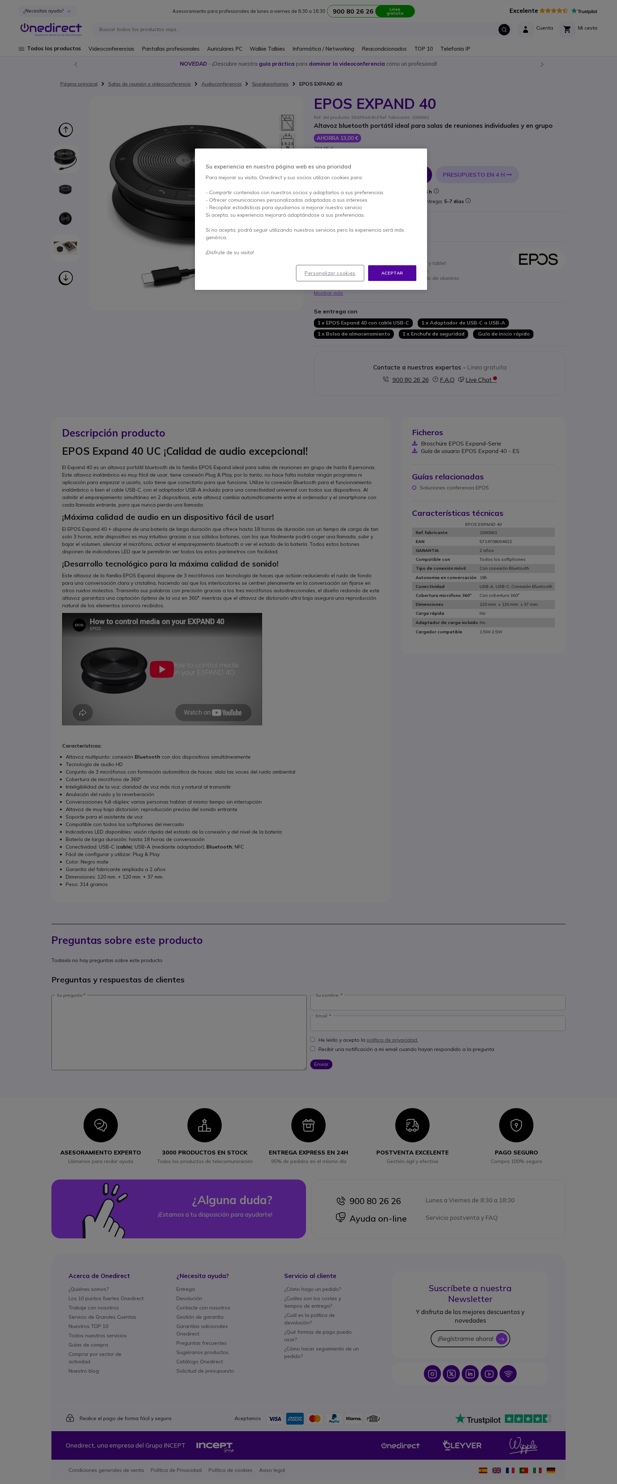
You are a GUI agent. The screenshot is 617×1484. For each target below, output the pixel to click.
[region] (311, 219)
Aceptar (392, 273)
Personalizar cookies (330, 273)
